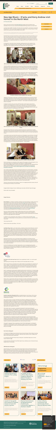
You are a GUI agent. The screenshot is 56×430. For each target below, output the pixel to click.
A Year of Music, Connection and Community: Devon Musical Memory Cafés (44, 403)
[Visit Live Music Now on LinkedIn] (33, 3)
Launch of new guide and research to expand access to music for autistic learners (11, 403)
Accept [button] (45, 424)
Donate (51, 3)
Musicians (37, 6)
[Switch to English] (52, 0)
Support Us (43, 6)
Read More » (6, 387)
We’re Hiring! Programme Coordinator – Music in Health (44, 376)
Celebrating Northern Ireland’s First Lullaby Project (10, 375)
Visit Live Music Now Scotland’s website (10, 425)
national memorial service (14, 208)
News (32, 6)
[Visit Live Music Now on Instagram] (30, 3)
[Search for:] (40, 4)
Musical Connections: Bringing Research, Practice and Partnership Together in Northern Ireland (28, 403)
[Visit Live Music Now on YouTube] (32, 3)
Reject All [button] (48, 424)
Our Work (27, 6)
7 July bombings (31, 208)
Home (18, 6)
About (22, 6)
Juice (24, 202)
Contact (48, 6)
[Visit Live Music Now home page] (6, 8)
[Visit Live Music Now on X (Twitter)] (29, 3)
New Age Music (20, 24)
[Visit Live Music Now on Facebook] (27, 3)
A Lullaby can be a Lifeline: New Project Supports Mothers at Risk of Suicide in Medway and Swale (27, 376)
